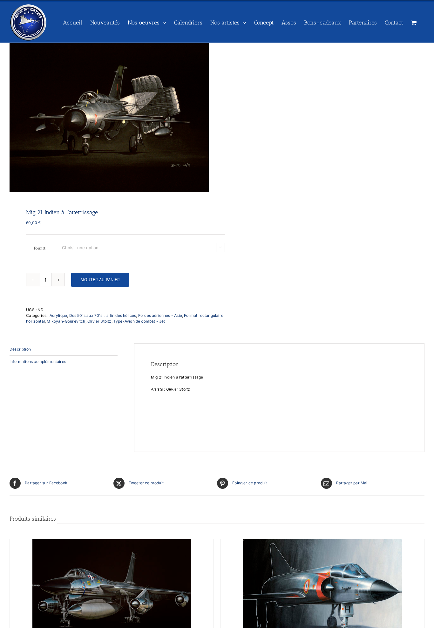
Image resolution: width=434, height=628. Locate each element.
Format (39, 248)
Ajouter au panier (100, 280)
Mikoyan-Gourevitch (66, 321)
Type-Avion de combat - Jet (139, 321)
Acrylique (58, 315)
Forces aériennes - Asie (160, 315)
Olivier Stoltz (99, 321)
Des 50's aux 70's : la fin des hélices (102, 315)
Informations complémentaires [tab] (38, 361)
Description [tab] (20, 349)
